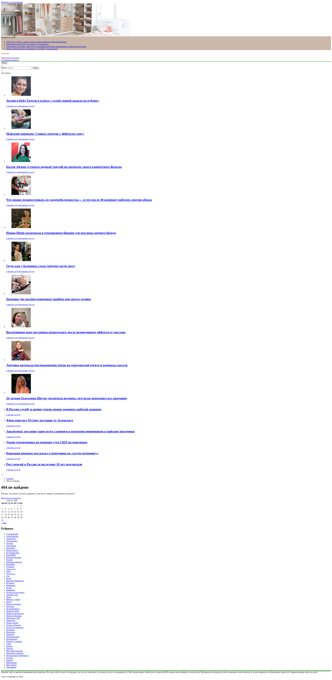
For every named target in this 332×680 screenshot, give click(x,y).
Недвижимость (13, 609)
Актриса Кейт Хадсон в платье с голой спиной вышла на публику (52, 100)
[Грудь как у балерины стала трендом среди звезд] (21, 260)
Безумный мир (12, 553)
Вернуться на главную (11, 498)
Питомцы (10, 630)
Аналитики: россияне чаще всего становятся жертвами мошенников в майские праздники (46, 46)
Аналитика (11, 546)
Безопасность (12, 550)
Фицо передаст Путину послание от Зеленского (27, 44)
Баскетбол (10, 548)
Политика (10, 632)
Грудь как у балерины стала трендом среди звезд (40, 266)
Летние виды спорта (15, 592)
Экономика (11, 667)
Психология (11, 639)
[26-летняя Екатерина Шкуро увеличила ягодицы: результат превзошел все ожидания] (21, 393)
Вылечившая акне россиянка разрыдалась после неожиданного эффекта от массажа (65, 332)
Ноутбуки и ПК (13, 618)
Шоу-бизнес (11, 665)
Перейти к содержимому (12, 2)
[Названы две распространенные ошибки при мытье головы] (21, 293)
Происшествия (12, 637)
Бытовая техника (13, 557)
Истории (10, 583)
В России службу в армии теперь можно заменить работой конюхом (36, 42)
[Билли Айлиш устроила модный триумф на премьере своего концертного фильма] (21, 161)
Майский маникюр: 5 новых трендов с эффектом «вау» (45, 133)
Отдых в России (13, 625)
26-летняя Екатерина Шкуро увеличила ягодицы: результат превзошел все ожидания (66, 398)
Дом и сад (10, 574)
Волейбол (10, 564)
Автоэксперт (12, 541)
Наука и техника (13, 604)
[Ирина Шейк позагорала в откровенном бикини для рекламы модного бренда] (21, 227)
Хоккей (9, 660)
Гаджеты (10, 567)
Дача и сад (10, 569)
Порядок (10, 634)
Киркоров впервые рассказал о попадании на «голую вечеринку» (52, 453)
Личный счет (12, 595)
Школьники (11, 662)
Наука (9, 602)
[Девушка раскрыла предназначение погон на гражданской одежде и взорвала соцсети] (21, 360)
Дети (8, 571)
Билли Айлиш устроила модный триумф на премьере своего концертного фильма (64, 166)
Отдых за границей (14, 627)
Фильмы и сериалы (14, 653)
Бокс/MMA (11, 555)
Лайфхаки (10, 590)
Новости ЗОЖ (12, 611)
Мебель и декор (13, 599)
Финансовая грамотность (17, 655)
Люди (8, 597)
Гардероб (5, 53)
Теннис (9, 646)
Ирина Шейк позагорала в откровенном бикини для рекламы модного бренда (61, 233)
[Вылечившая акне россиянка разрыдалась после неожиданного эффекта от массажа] (21, 327)
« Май (3, 523)
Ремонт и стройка (14, 641)
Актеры (9, 543)
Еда (7, 576)
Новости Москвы (14, 616)
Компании (10, 585)
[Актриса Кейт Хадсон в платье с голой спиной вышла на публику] (21, 95)
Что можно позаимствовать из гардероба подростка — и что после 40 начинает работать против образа (79, 199)
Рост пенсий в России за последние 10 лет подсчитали (44, 464)
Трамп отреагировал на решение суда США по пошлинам (31, 49)
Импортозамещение (15, 581)
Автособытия (12, 536)
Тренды (9, 648)
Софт (8, 644)
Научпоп (10, 606)
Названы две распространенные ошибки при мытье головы (48, 299)
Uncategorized (12, 534)
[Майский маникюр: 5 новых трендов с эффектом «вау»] (21, 128)
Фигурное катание (14, 651)
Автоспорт (11, 539)
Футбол (9, 658)
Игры (8, 578)
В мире (9, 560)
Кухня (9, 588)
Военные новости (14, 562)
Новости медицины (15, 613)
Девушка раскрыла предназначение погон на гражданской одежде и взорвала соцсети (66, 365)
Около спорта (12, 623)
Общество (10, 620)
